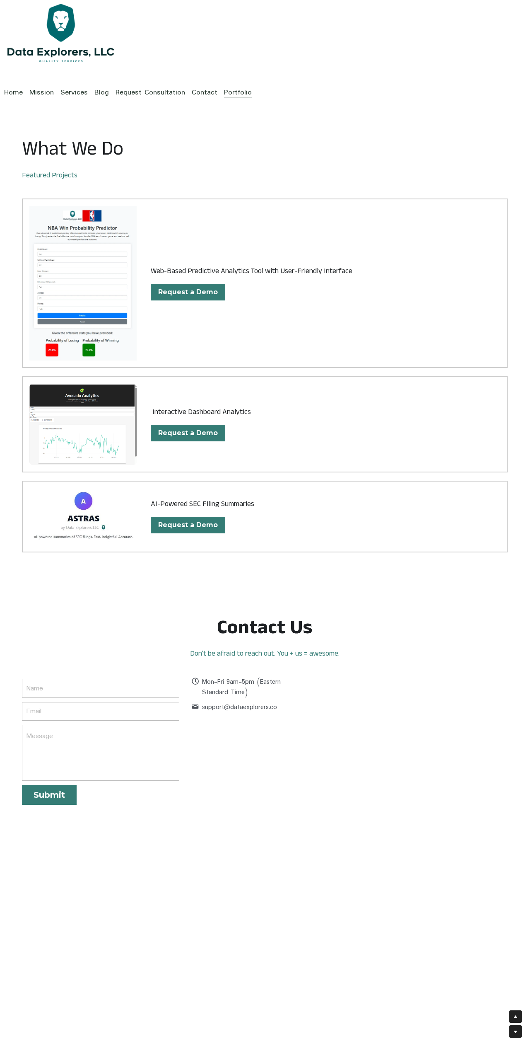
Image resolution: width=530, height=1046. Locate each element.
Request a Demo (188, 292)
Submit (49, 795)
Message (39, 736)
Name (34, 688)
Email (33, 711)
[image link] (83, 516)
